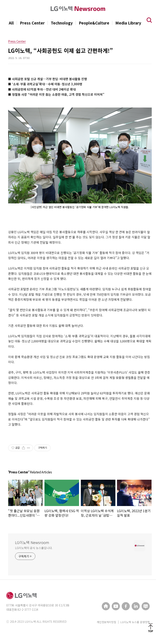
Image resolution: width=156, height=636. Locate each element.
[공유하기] (23, 448)
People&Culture (94, 22)
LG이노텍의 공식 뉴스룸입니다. (33, 548)
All (11, 22)
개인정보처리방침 (106, 622)
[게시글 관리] (28, 448)
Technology (62, 22)
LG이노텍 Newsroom (32, 542)
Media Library (128, 22)
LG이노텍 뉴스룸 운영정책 (135, 622)
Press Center (32, 22)
